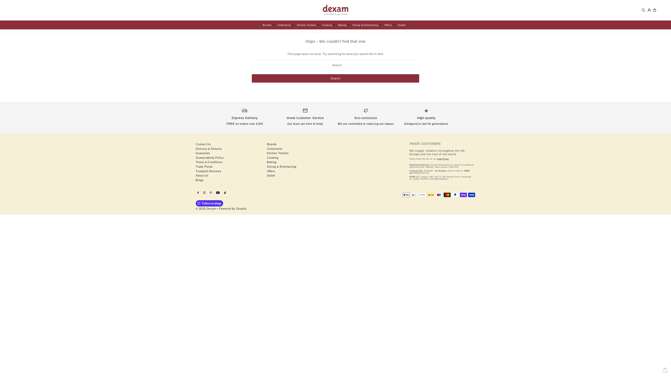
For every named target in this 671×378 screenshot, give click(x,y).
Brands (272, 144)
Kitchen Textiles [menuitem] (306, 25)
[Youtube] (218, 192)
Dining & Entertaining (282, 166)
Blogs (200, 180)
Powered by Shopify (232, 208)
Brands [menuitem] (267, 25)
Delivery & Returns (209, 148)
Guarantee (203, 153)
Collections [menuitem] (284, 25)
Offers (271, 171)
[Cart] (654, 10)
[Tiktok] (225, 192)
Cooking (273, 157)
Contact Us (203, 144)
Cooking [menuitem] (327, 25)
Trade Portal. (443, 159)
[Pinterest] (211, 192)
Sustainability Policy (210, 157)
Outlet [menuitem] (401, 25)
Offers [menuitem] (388, 25)
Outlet (271, 175)
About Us (202, 175)
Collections (275, 148)
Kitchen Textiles (278, 153)
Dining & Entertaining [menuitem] (365, 25)
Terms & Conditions (209, 162)
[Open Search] (643, 10)
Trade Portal (204, 166)
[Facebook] (198, 192)
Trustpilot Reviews (208, 171)
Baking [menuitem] (342, 25)
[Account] (649, 10)
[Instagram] (204, 192)
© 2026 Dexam (206, 208)
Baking (272, 162)
